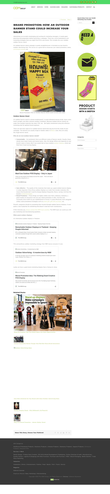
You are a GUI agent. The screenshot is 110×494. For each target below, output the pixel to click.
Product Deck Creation (30, 454)
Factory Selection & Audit (74, 454)
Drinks (24, 464)
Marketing (32, 473)
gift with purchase (55, 201)
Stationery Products (66, 446)
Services (16, 451)
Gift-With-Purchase (43, 456)
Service (63, 464)
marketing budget (26, 194)
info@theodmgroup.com (20, 2)
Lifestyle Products (53, 446)
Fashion (39, 464)
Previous (63, 19)
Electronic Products (40, 446)
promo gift (46, 201)
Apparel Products (78, 446)
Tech (53, 464)
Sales (27, 473)
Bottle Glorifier (86, 456)
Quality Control (18, 456)
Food (44, 464)
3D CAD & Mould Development (47, 454)
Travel (58, 464)
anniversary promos (19, 49)
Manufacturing (87, 454)
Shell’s (53, 130)
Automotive (16, 464)
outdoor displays (59, 143)
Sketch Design (17, 454)
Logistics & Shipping (30, 456)
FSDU (67, 456)
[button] (94, 7)
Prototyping (61, 454)
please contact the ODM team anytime (37, 210)
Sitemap (65, 476)
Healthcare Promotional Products (23, 446)
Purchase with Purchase (57, 456)
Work (22, 451)
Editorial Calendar (18, 470)
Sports (49, 464)
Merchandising (41, 473)
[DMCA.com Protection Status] (55, 479)
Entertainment (31, 464)
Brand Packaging (76, 456)
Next (68, 19)
